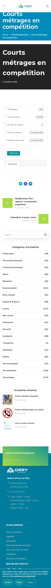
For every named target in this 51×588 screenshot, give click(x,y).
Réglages (30, 582)
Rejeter (19, 582)
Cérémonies (8, 253)
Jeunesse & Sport (11, 301)
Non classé (8, 315)
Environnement (10, 288)
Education (7, 281)
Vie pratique (8, 377)
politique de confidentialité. (25, 576)
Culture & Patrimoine (13, 267)
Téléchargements (19, 34)
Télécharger (13, 153)
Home (5, 34)
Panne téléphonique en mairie (29, 409)
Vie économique (10, 363)
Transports (8, 343)
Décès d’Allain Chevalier (26, 396)
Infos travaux (9, 295)
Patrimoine (8, 322)
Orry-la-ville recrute (24, 423)
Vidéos (6, 356)
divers (5, 274)
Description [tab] (12, 164)
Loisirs (6, 308)
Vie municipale (9, 370)
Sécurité (7, 329)
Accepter (8, 582)
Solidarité (7, 336)
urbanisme (8, 350)
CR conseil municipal (12, 260)
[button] (47, 6)
